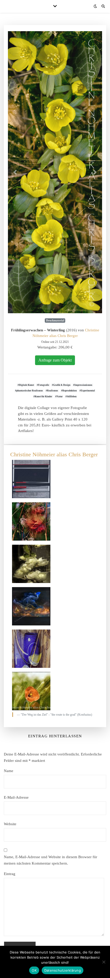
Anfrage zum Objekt (55, 360)
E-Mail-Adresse (16, 797)
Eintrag (9, 874)
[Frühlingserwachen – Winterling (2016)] (55, 172)
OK (34, 970)
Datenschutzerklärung (62, 970)
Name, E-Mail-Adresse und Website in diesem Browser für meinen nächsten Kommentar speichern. (50, 860)
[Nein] (103, 961)
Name (8, 771)
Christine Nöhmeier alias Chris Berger (54, 454)
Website (10, 824)
